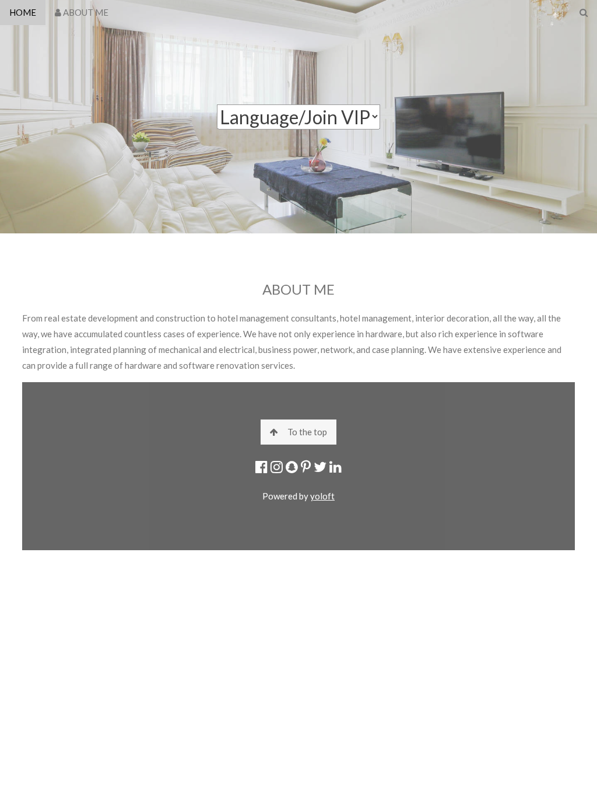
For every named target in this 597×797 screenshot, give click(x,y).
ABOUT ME (84, 12)
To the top (307, 432)
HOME (22, 12)
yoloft (322, 496)
